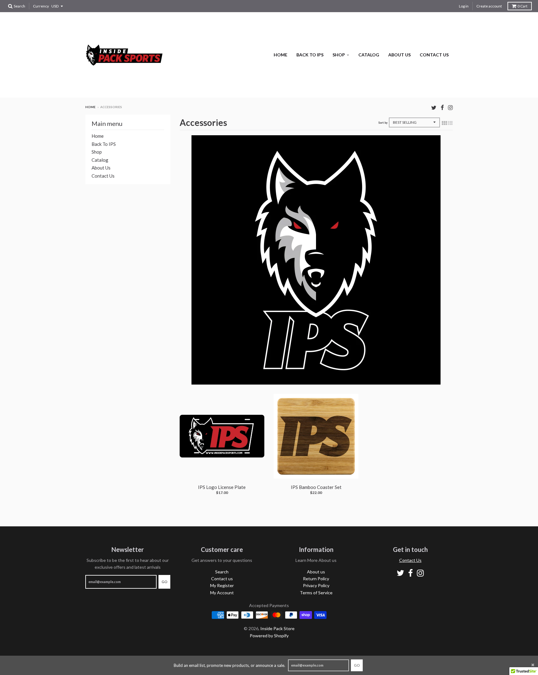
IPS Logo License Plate (222, 487)
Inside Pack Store (277, 628)
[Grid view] (444, 123)
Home (280, 54)
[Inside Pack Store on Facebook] (442, 107)
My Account (222, 592)
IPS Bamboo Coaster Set (316, 487)
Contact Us (410, 560)
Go (357, 665)
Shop (339, 54)
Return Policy (316, 578)
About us (399, 54)
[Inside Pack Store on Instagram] (450, 107)
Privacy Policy (316, 585)
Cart (522, 6)
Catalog (368, 54)
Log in (464, 6)
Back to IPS (309, 54)
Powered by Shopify (269, 635)
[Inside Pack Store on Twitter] (434, 107)
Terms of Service (316, 592)
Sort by (383, 122)
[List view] (450, 123)
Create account (489, 6)
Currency (41, 6)
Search (222, 571)
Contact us (434, 54)
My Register (222, 585)
